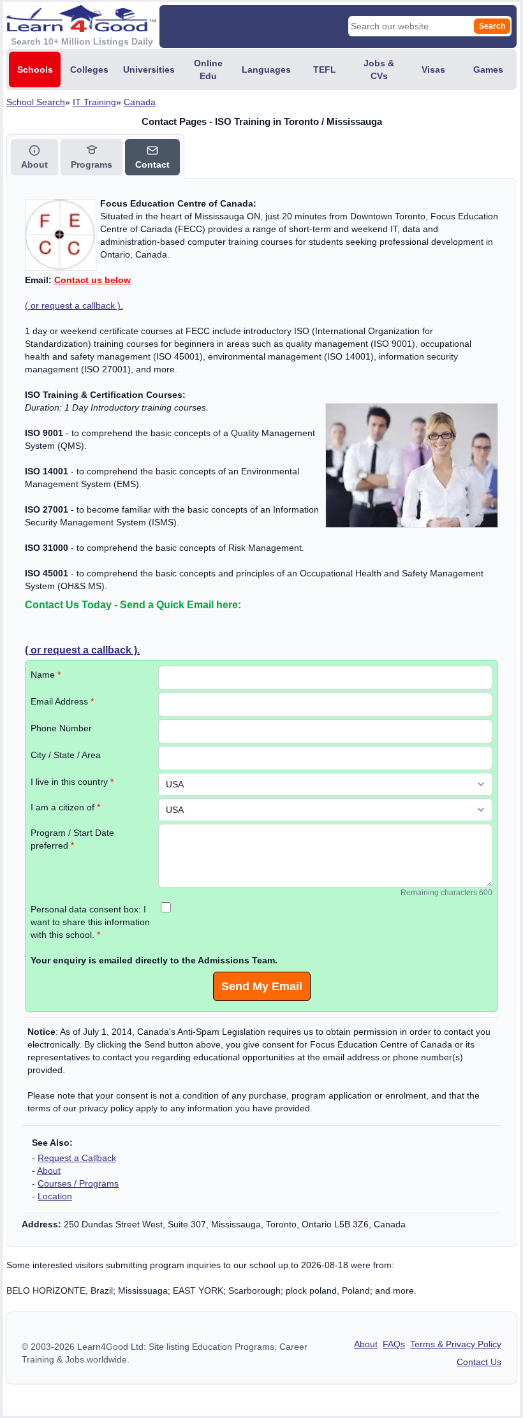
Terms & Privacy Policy (455, 1344)
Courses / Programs (78, 1183)
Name (46, 674)
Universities (149, 69)
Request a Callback (77, 1158)
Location (55, 1196)
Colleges (89, 69)
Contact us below (92, 280)
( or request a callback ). (74, 305)
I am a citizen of (65, 807)
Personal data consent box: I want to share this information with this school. (90, 922)
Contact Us (479, 1362)
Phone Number (61, 728)
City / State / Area (66, 755)
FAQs (394, 1344)
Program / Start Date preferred (72, 839)
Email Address (62, 701)
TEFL (324, 69)
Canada (140, 102)
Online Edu (208, 69)
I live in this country (72, 782)
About (49, 1171)
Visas (433, 69)
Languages (266, 69)
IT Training (94, 102)
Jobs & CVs (379, 69)
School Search (35, 102)
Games (488, 69)
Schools (35, 69)
